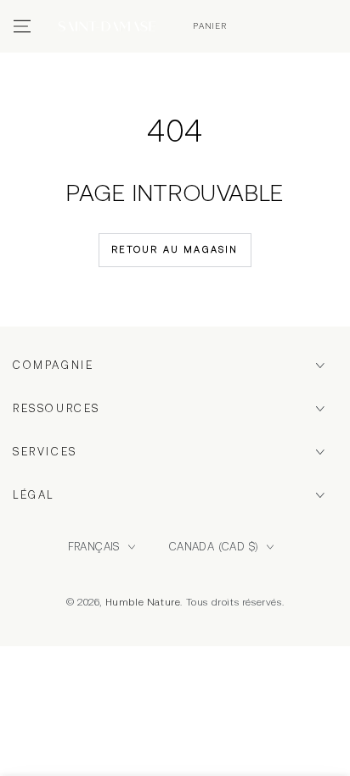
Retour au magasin (174, 249)
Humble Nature (143, 602)
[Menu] (22, 26)
